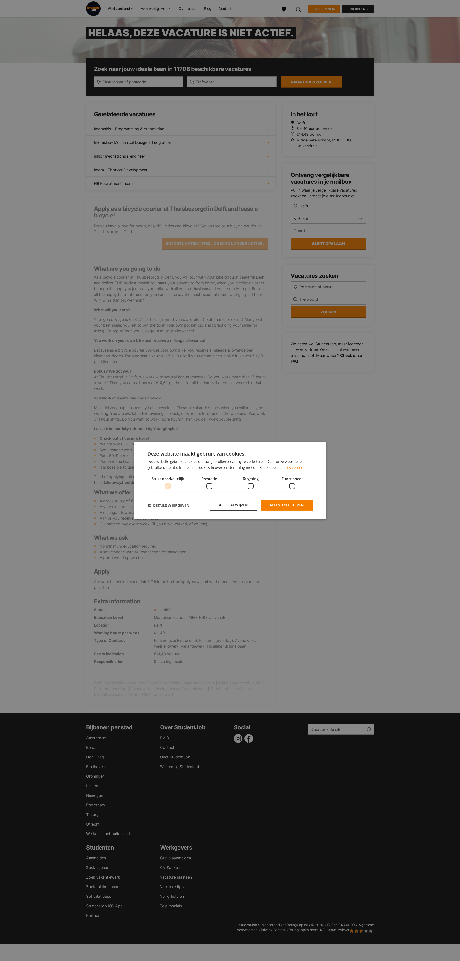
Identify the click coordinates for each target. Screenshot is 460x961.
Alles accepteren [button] (287, 505)
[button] (168, 505)
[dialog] (230, 480)
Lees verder (293, 467)
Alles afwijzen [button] (233, 505)
